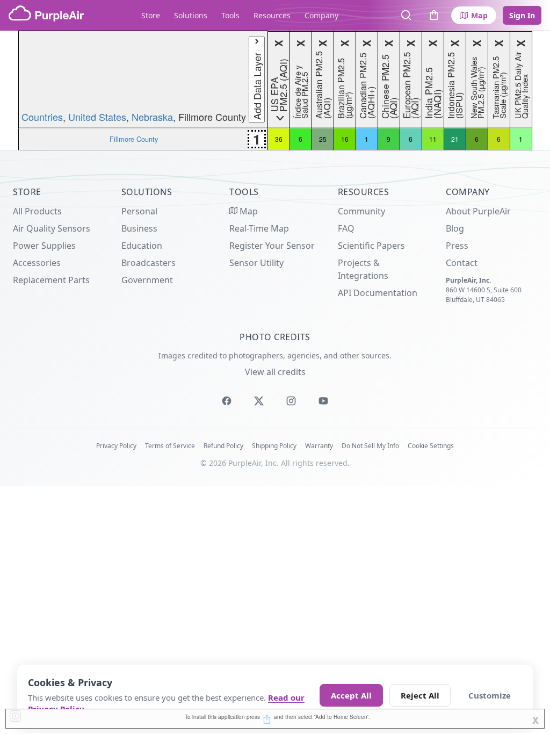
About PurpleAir (478, 211)
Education (141, 245)
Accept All (351, 695)
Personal (139, 211)
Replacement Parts (51, 280)
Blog (455, 228)
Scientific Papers (371, 245)
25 (323, 138)
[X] (259, 401)
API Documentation (377, 293)
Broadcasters (148, 263)
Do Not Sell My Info (370, 445)
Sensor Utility (256, 263)
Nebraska (152, 117)
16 (345, 138)
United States (97, 117)
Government (147, 280)
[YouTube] (323, 401)
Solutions (190, 15)
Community (361, 211)
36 (279, 138)
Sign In (522, 15)
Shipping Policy (274, 445)
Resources (272, 15)
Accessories (37, 263)
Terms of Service (170, 445)
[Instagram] (291, 401)
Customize (489, 695)
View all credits (275, 372)
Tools (230, 15)
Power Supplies (44, 245)
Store (150, 15)
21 (455, 138)
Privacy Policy (116, 445)
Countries (42, 117)
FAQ (346, 228)
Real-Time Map (259, 228)
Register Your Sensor (272, 245)
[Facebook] (226, 401)
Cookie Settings (431, 445)
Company (321, 15)
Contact (461, 263)
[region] (275, 90)
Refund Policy (223, 445)
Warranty (319, 445)
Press (457, 245)
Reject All (420, 695)
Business (139, 228)
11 (433, 138)
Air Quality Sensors (51, 228)
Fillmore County (134, 139)
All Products (37, 211)
